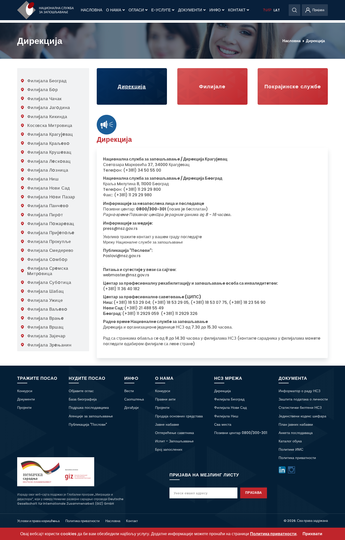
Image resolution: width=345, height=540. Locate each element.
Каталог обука (290, 441)
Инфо (215, 10)
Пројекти (24, 407)
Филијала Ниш (226, 416)
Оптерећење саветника (174, 432)
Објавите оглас (81, 390)
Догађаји (131, 407)
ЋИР (267, 10)
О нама (113, 10)
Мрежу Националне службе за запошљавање (143, 242)
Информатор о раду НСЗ (299, 390)
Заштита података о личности (303, 399)
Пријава (253, 492)
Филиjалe (212, 86)
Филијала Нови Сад (230, 407)
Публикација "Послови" (88, 424)
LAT (277, 10)
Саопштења (134, 399)
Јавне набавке (167, 424)
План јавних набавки (296, 424)
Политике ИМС (291, 449)
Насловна (91, 10)
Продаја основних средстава (179, 416)
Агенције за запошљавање (91, 416)
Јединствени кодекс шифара (302, 416)
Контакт (236, 10)
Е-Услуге (161, 10)
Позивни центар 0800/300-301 (240, 432)
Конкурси (24, 390)
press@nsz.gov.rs (120, 228)
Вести (129, 390)
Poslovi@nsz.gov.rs (122, 255)
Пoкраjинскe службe (292, 86)
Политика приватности (297, 457)
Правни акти (165, 399)
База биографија (83, 399)
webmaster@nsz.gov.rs (126, 275)
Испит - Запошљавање (174, 441)
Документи (190, 10)
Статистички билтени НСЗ (300, 407)
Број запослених (168, 449)
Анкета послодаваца (296, 432)
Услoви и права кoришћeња (38, 521)
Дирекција (315, 40)
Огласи (136, 10)
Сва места (222, 424)
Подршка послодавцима (89, 407)
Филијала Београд (229, 399)
